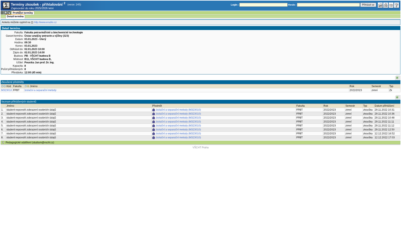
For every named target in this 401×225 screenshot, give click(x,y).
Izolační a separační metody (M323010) (178, 109)
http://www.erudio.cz (45, 22)
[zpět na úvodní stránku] (380, 5)
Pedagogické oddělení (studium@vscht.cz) (30, 142)
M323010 (6, 90)
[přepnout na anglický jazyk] (391, 5)
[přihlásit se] (385, 5)
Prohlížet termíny (23, 12)
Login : (235, 4)
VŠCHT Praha (201, 147)
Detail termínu (15, 16)
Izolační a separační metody (40, 90)
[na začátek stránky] (3, 142)
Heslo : (292, 4)
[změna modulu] (9, 12)
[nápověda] (396, 5)
